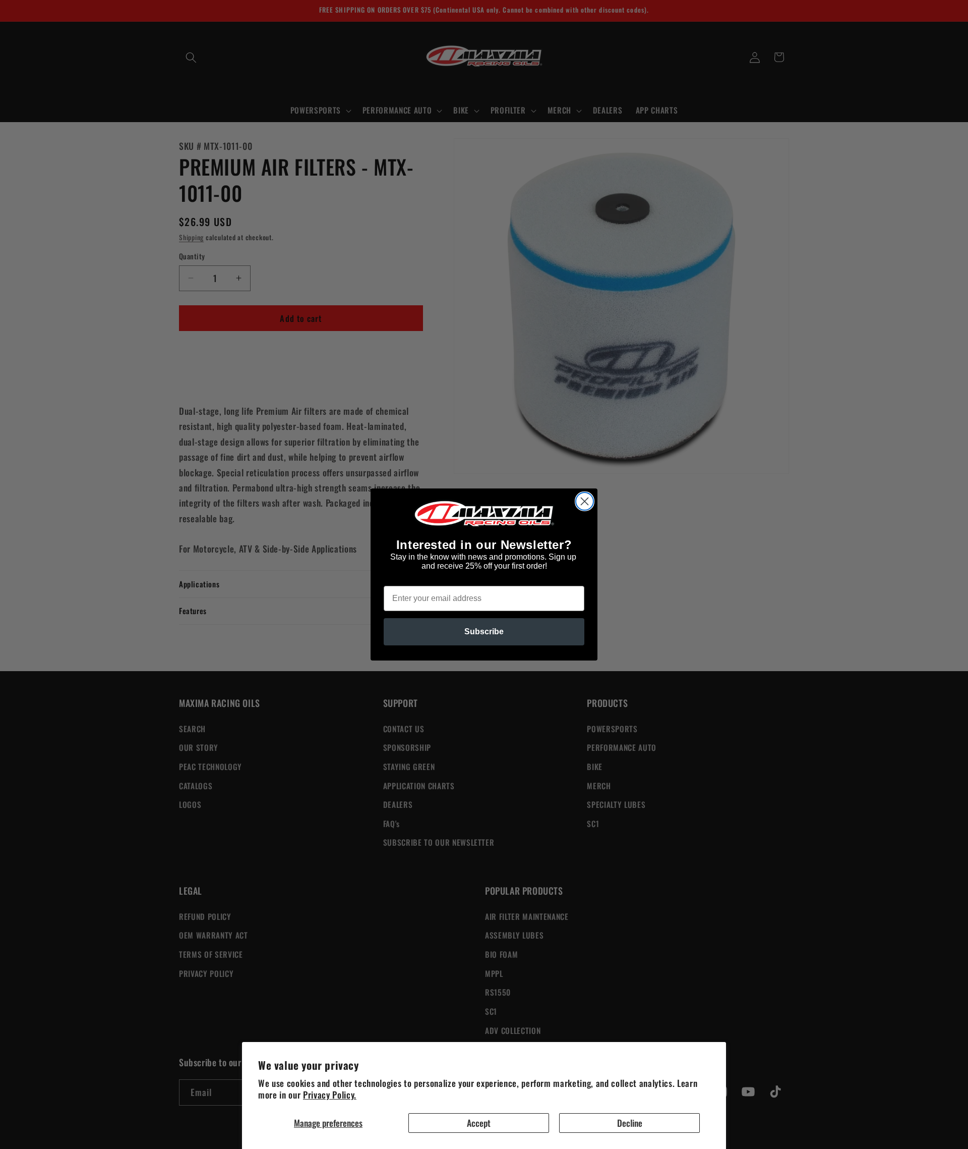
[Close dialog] (584, 501)
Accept (479, 1122)
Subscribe (484, 631)
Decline (629, 1122)
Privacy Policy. (329, 1094)
